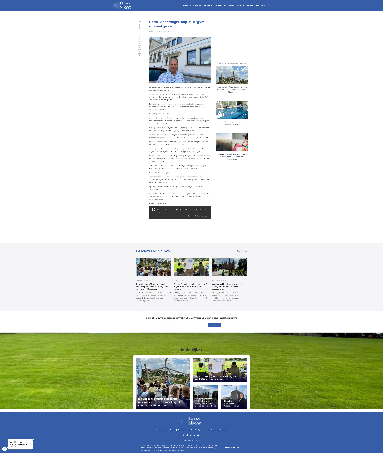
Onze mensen (183, 430)
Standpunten (161, 430)
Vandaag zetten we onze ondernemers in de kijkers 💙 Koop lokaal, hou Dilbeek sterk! (232, 156)
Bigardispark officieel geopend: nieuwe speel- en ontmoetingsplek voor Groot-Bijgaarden (232, 89)
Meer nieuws (241, 251)
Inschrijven (214, 325)
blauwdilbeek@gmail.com (191, 440)
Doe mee (223, 430)
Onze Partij (195, 430)
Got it (239, 448)
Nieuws (172, 430)
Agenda (205, 430)
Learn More (230, 448)
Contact (214, 430)
